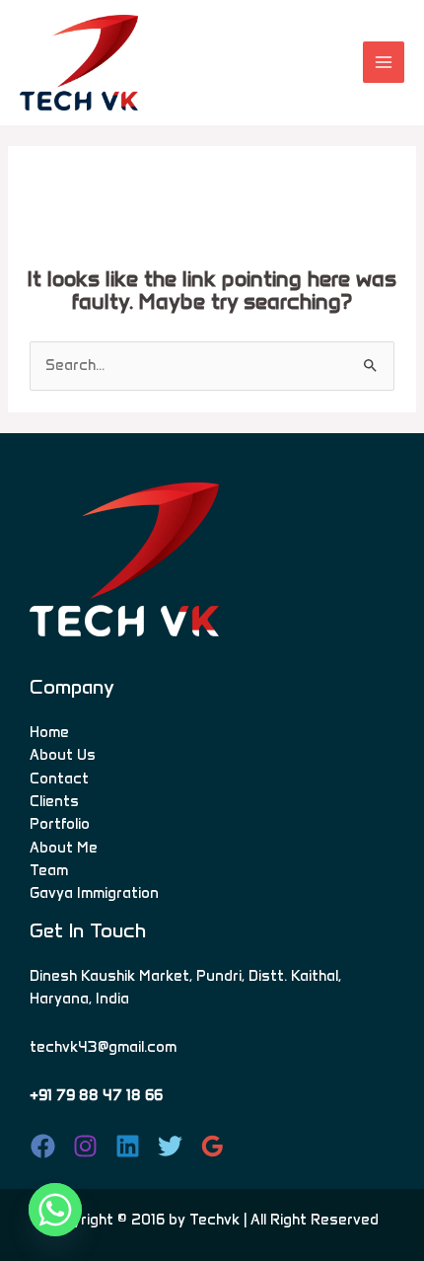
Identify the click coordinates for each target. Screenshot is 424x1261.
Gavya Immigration (94, 893)
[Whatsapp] (55, 1209)
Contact (59, 778)
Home (49, 732)
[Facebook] (43, 1146)
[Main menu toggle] (383, 62)
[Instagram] (85, 1146)
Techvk (214, 1219)
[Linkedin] (127, 1146)
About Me (64, 847)
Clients (54, 801)
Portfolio (60, 824)
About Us (63, 755)
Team (49, 870)
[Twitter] (170, 1146)
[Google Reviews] (212, 1146)
